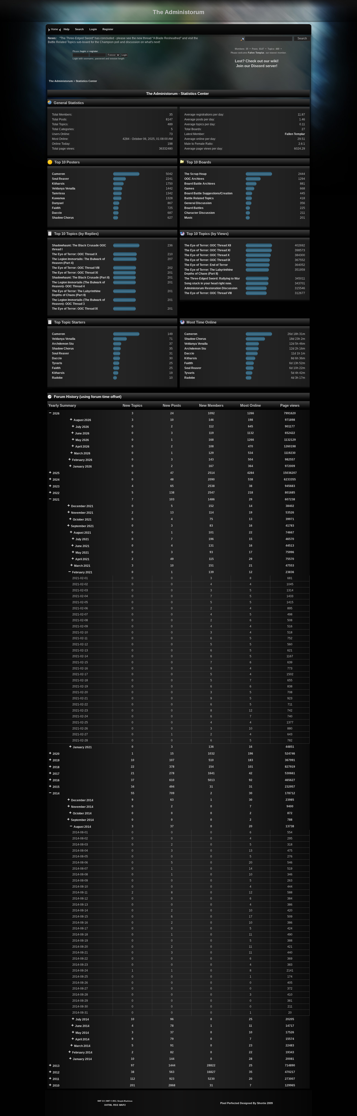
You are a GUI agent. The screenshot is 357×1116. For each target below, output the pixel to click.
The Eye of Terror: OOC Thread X (74, 254)
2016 (56, 780)
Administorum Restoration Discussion (210, 288)
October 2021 (82, 519)
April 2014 (82, 1039)
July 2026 (82, 427)
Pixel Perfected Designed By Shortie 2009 (246, 1103)
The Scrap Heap (195, 174)
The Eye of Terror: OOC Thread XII (207, 245)
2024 (56, 479)
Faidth (56, 208)
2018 (56, 767)
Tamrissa (58, 193)
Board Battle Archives (199, 183)
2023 (56, 486)
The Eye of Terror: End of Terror (206, 265)
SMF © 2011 (111, 1101)
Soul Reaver (60, 178)
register (93, 51)
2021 (56, 499)
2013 (56, 1066)
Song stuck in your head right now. (208, 283)
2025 (56, 473)
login (83, 51)
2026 (56, 413)
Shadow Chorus (63, 217)
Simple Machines (124, 1101)
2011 (56, 1079)
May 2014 (82, 1033)
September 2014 (82, 820)
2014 (56, 793)
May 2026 (82, 440)
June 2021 (82, 546)
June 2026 (82, 433)
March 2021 (82, 565)
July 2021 (82, 539)
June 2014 (82, 1026)
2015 (56, 787)
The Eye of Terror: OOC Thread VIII (75, 268)
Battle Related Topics (199, 198)
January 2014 (82, 1059)
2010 (56, 1085)
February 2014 (82, 1052)
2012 (56, 1072)
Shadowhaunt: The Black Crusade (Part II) (81, 277)
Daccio (57, 213)
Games (189, 188)
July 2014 (82, 1019)
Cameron (58, 174)
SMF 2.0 (100, 1101)
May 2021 (82, 552)
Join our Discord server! (256, 66)
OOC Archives (194, 178)
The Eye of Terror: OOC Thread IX (75, 308)
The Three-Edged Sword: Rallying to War (212, 278)
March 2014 (82, 1046)
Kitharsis (58, 183)
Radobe (57, 377)
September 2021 (82, 526)
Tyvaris (57, 363)
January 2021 (82, 747)
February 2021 (82, 572)
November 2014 (82, 807)
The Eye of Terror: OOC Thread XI (75, 272)
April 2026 (82, 446)
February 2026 (82, 460)
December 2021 (82, 506)
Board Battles (194, 208)
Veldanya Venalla (63, 188)
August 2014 (82, 826)
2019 (56, 760)
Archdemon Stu (63, 343)
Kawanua (58, 198)
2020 (56, 754)
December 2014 (82, 800)
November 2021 (82, 512)
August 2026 (82, 420)
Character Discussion (199, 213)
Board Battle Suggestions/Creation (208, 193)
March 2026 (82, 453)
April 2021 (82, 559)
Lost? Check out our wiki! (257, 61)
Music (188, 217)
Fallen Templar (256, 53)
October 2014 (82, 813)
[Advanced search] (242, 38)
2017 (56, 773)
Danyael (57, 203)
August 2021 (82, 532)
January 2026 (82, 466)
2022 (56, 493)
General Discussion (198, 203)
